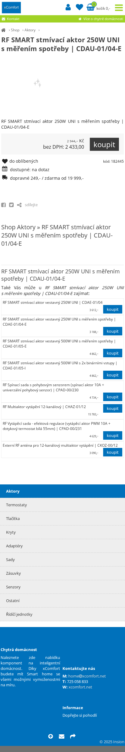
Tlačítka (13, 518)
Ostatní (12, 600)
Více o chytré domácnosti (103, 18)
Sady (10, 559)
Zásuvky (13, 573)
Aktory (30, 30)
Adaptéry (14, 546)
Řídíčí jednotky (19, 614)
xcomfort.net (80, 687)
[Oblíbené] (79, 8)
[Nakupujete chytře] (3, 30)
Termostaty (16, 505)
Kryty (11, 532)
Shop (15, 30)
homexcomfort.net (87, 676)
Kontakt (13, 18)
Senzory (13, 587)
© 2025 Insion (112, 741)
